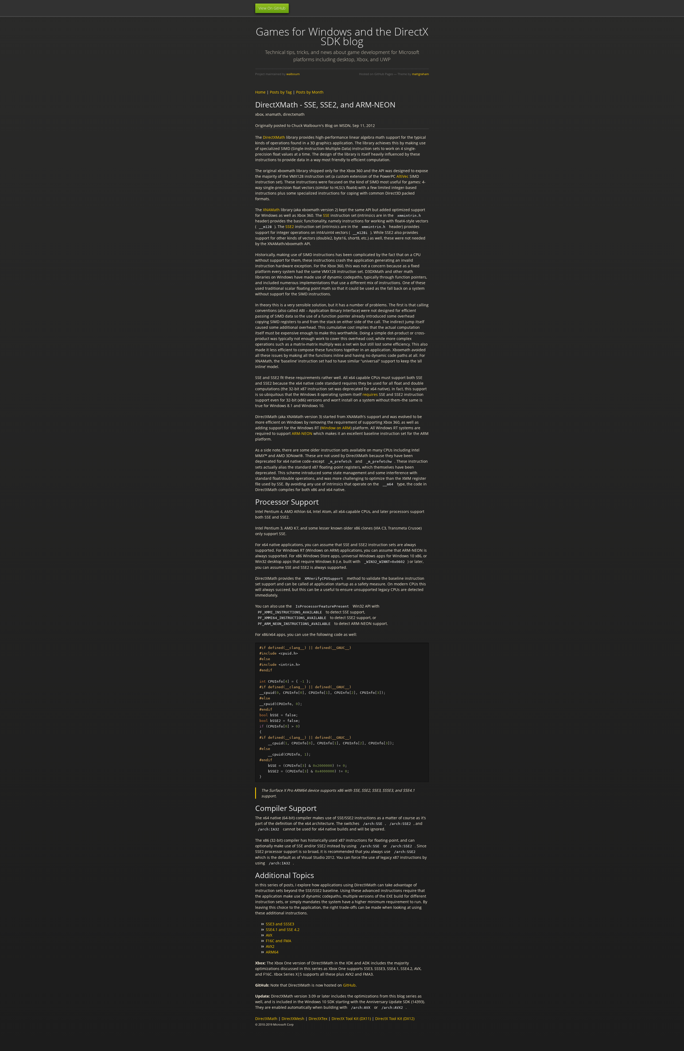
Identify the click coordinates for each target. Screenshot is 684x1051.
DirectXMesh (293, 1018)
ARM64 (272, 952)
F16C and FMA (278, 940)
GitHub (349, 985)
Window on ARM (336, 427)
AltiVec (403, 176)
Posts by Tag (281, 92)
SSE (326, 215)
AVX (269, 935)
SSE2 (289, 226)
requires (370, 394)
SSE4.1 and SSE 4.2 (283, 929)
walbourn (293, 74)
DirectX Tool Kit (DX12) (394, 1018)
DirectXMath (274, 137)
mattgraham (420, 74)
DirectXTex (318, 1018)
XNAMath (271, 209)
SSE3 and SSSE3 (280, 923)
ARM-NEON (302, 433)
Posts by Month (310, 92)
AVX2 (270, 946)
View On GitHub (272, 8)
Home (260, 92)
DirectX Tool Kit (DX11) (351, 1018)
